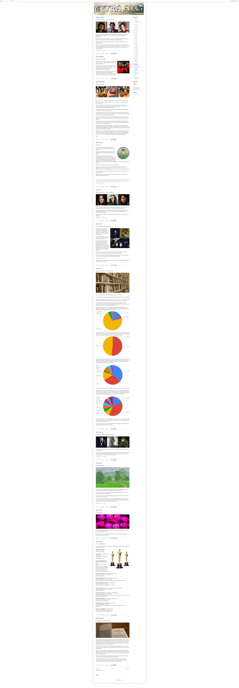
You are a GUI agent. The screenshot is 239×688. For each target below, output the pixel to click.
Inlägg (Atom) (103, 670)
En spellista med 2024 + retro (104, 226)
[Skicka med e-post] (111, 53)
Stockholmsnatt (136, 78)
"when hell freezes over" (124, 167)
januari (136, 27)
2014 (135, 45)
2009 (135, 53)
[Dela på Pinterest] (116, 53)
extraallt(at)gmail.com (137, 89)
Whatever (98, 145)
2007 (135, 56)
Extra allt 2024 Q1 (103, 456)
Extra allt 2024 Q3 (103, 50)
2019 (135, 38)
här (110, 110)
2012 (135, 49)
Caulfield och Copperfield (103, 621)
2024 (135, 30)
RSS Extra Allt (136, 94)
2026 (135, 18)
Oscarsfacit (99, 512)
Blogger (121, 679)
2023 (135, 32)
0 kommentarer (107, 53)
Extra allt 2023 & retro (103, 258)
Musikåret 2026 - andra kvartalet (138, 22)
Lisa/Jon (135, 72)
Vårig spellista (100, 465)
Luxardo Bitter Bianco (101, 134)
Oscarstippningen (100, 544)
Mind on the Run (136, 73)
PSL (134, 75)
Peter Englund (136, 77)
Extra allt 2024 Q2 (103, 217)
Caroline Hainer (136, 65)
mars (136, 25)
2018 (135, 39)
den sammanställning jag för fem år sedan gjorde (114, 299)
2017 (135, 41)
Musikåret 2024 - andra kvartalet (105, 192)
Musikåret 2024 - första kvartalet (105, 434)
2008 (135, 55)
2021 (135, 35)
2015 (135, 44)
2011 (135, 50)
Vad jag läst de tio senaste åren (104, 271)
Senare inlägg (98, 668)
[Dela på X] (113, 53)
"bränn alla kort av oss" (114, 167)
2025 (135, 29)
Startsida (113, 668)
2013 (135, 47)
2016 (135, 42)
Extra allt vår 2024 (103, 503)
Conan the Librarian (137, 67)
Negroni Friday (100, 84)
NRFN (135, 74)
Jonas (136, 84)
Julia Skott (135, 70)
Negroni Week (100, 100)
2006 (135, 58)
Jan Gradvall (136, 69)
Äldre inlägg (127, 668)
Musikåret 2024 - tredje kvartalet (105, 20)
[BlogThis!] (112, 53)
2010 (135, 52)
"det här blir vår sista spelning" (103, 169)
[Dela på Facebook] (114, 53)
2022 (135, 33)
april (136, 24)
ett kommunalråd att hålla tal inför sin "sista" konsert (120, 169)
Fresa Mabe (136, 68)
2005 (135, 59)
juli (135, 20)
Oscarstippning (107, 530)
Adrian (136, 83)
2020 (135, 36)
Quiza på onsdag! (101, 59)
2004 (135, 61)
